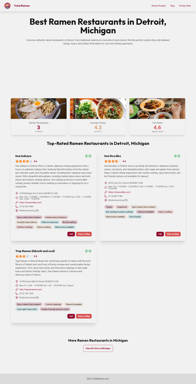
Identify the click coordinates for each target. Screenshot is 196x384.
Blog (172, 6)
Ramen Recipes (159, 6)
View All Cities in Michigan (98, 348)
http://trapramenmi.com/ (30, 290)
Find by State (185, 6)
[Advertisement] (98, 74)
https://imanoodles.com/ (30, 202)
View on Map (84, 234)
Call (71, 234)
